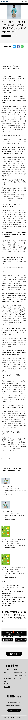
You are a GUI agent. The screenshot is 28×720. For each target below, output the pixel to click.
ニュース (6, 669)
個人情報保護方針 (13, 702)
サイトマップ (17, 678)
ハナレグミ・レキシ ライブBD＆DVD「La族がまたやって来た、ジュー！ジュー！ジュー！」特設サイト (13, 593)
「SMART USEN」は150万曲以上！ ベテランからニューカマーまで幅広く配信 (13, 616)
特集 (5, 672)
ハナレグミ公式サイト (7, 603)
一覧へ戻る (12, 654)
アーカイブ (7, 686)
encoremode (7, 678)
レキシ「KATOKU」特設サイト (10, 585)
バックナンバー (11, 3)
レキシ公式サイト (6, 605)
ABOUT (16, 669)
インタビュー (7, 675)
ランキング (7, 681)
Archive (5, 3)
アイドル (6, 684)
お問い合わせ (13, 710)
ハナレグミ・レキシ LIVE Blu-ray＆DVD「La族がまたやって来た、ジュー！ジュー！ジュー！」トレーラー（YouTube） (13, 599)
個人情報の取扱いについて (13, 705)
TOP (1, 3)
